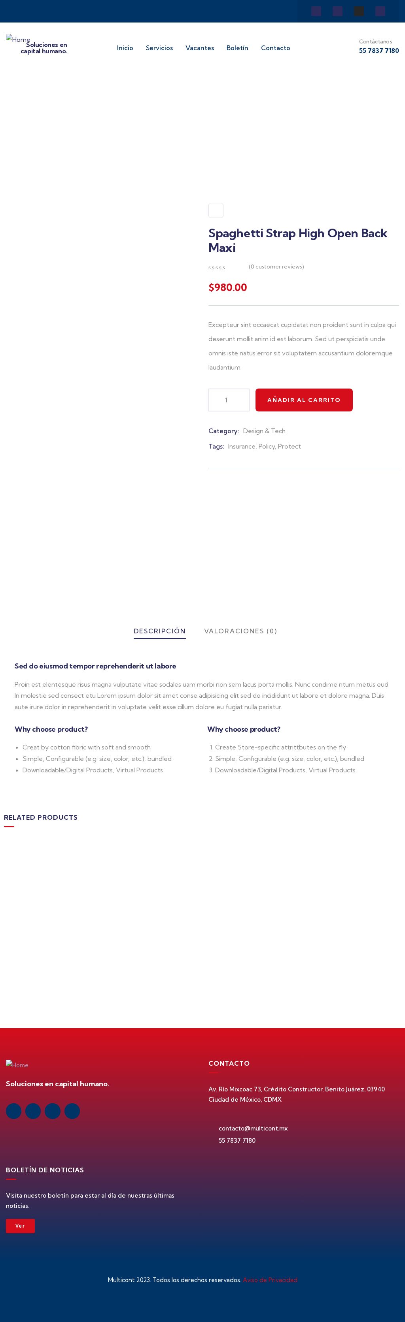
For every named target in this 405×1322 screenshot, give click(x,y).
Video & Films (330, 936)
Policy (267, 446)
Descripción (160, 631)
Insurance (241, 446)
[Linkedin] (316, 11)
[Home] (18, 39)
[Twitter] (380, 11)
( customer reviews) (276, 266)
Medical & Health (39, 936)
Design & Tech (264, 431)
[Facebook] (338, 11)
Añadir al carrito (304, 400)
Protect (289, 446)
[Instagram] (359, 11)
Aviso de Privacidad (270, 1280)
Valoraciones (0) (240, 631)
